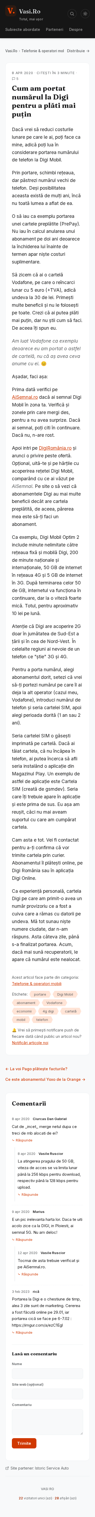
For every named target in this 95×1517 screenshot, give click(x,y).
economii (24, 1011)
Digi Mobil (65, 994)
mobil (21, 1019)
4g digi (48, 1011)
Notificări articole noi (30, 1042)
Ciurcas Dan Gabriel (50, 1119)
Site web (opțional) (28, 1384)
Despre (76, 29)
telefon (42, 1019)
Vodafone (54, 1003)
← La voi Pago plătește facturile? (36, 1069)
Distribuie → (78, 51)
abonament (26, 1003)
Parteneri (54, 29)
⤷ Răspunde (22, 1140)
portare (40, 994)
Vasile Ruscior (51, 1153)
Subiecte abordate (22, 29)
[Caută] (72, 13)
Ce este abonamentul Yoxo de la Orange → (45, 1079)
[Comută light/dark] (85, 13)
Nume (17, 1364)
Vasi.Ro (11, 51)
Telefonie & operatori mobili (44, 51)
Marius (39, 1211)
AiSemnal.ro (25, 397)
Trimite (24, 1443)
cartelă (71, 1011)
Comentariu (22, 1405)
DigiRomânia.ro (55, 448)
